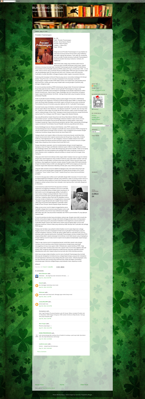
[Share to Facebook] (62, 267)
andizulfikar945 (43, 301)
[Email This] (57, 267)
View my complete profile (98, 90)
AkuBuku (94, 115)
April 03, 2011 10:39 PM (45, 306)
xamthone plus (43, 344)
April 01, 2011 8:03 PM (45, 277)
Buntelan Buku (96, 117)
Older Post (84, 385)
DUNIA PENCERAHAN (45, 333)
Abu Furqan (42, 323)
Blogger (90, 394)
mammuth (78, 394)
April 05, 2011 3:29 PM (45, 318)
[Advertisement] (61, 369)
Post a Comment (41, 351)
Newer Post (39, 385)
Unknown (41, 292)
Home (62, 385)
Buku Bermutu (43, 273)
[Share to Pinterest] (63, 267)
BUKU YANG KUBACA (47, 7)
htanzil (41, 283)
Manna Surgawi (96, 119)
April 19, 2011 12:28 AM (45, 339)
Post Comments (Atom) (48, 388)
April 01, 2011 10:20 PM (45, 287)
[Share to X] (60, 267)
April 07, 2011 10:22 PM (45, 328)
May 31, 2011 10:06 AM (45, 348)
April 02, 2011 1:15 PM (45, 296)
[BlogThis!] (59, 267)
